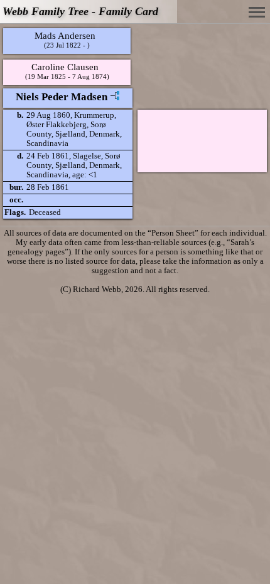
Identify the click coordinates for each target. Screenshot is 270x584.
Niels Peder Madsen (61, 97)
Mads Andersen (65, 35)
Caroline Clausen (65, 66)
